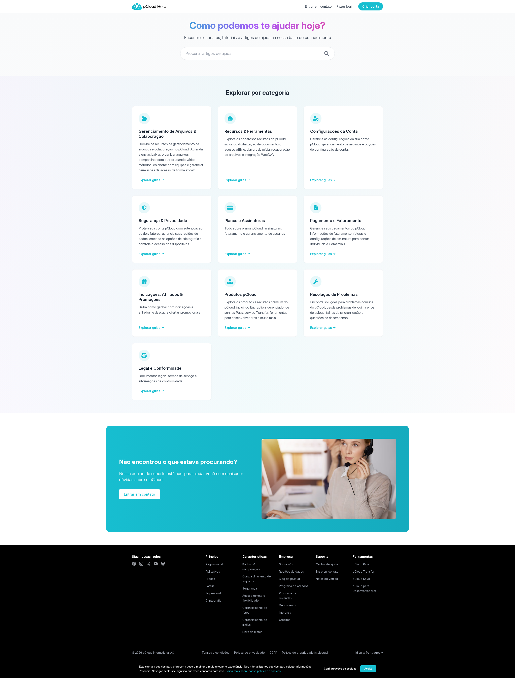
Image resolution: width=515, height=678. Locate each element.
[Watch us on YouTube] (156, 564)
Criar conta (370, 6)
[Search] (326, 53)
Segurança (249, 588)
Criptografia (213, 600)
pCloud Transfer (363, 571)
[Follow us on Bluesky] (163, 564)
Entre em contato (327, 571)
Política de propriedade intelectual (305, 652)
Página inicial (214, 564)
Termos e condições (215, 652)
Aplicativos (213, 571)
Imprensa (285, 612)
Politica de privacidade (249, 652)
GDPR (273, 652)
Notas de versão (327, 578)
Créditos (284, 619)
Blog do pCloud (289, 578)
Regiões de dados (291, 571)
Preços (210, 578)
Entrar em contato (318, 6)
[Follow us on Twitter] (148, 564)
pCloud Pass (361, 564)
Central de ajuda (327, 564)
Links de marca (252, 632)
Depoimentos (288, 605)
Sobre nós (286, 564)
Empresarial (213, 593)
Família (210, 586)
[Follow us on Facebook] (134, 564)
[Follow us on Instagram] (141, 564)
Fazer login (345, 6)
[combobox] (257, 53)
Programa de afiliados (293, 586)
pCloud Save (361, 578)
